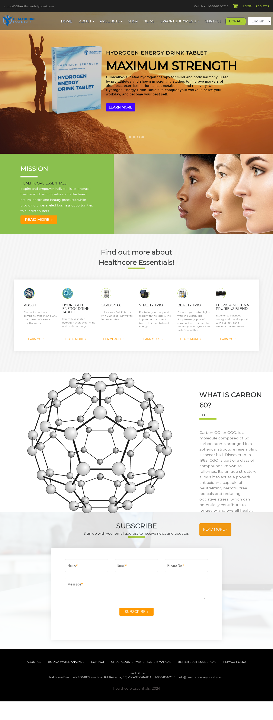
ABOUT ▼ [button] (86, 21)
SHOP (133, 21)
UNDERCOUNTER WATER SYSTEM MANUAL (141, 661)
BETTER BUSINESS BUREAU (197, 661)
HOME (66, 21)
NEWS (148, 21)
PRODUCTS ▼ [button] (111, 21)
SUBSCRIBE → (136, 612)
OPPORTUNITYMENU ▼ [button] (179, 21)
